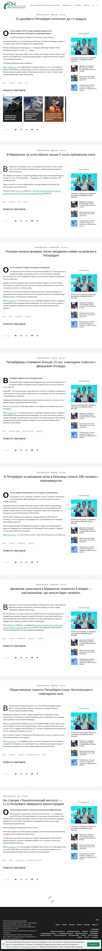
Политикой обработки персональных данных (21, 947)
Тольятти (86, 937)
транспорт (41, 638)
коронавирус (21, 543)
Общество (54, 14)
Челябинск (95, 937)
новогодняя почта (28, 431)
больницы (12, 543)
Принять (93, 944)
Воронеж (85, 931)
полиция (28, 316)
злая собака (19, 316)
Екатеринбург (94, 931)
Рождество (31, 638)
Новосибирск (94, 933)
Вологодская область (73, 931)
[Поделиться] (15, 129)
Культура (54, 358)
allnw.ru (19, 191)
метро (11, 860)
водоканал (12, 754)
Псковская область (45, 935)
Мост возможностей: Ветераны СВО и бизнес (44, 5)
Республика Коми (73, 935)
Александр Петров (42, 14)
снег (19, 201)
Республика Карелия (60, 935)
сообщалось (12, 67)
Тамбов (79, 937)
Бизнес (58, 924)
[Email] (21, 129)
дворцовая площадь (15, 431)
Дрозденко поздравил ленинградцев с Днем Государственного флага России (87, 68)
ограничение (21, 638)
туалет (44, 754)
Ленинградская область (66, 933)
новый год (39, 431)
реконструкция (20, 860)
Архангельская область (58, 931)
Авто (18, 796)
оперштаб (31, 543)
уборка (26, 201)
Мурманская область (81, 933)
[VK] (93, 5)
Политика (87, 924)
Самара (83, 935)
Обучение (78, 5)
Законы (64, 924)
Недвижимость (67, 5)
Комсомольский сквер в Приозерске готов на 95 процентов (87, 78)
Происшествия (54, 247)
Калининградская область (49, 933)
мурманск (12, 201)
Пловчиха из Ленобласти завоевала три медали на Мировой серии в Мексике (83, 59)
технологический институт (35, 860)
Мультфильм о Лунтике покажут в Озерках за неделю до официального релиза (88, 87)
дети (11, 316)
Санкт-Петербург (93, 935)
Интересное (54, 584)
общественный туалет (33, 754)
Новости (86, 5)
